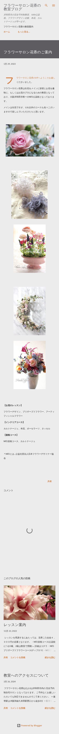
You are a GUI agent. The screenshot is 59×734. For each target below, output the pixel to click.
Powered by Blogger (31, 725)
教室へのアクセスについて (26, 675)
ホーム (7, 31)
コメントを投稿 (17, 657)
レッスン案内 (15, 624)
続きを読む (50, 657)
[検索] (46, 5)
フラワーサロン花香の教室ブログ (22, 7)
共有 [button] (50, 481)
